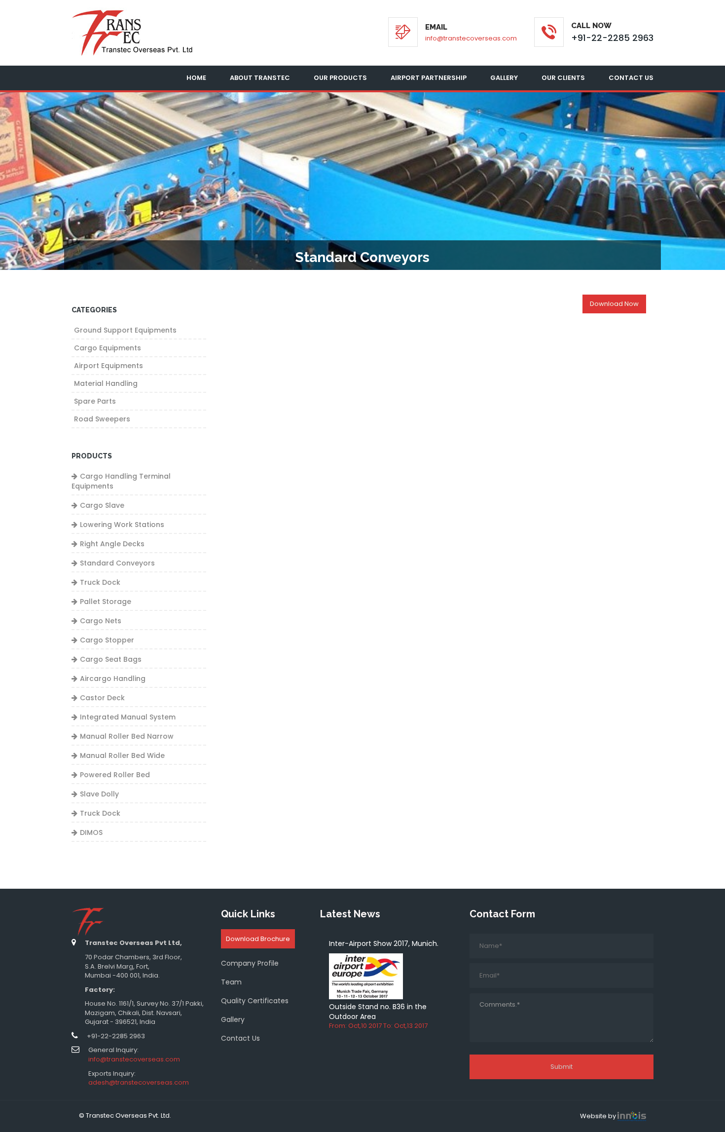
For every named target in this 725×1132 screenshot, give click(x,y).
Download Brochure (258, 938)
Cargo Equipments (107, 348)
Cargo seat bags (111, 659)
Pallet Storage (105, 601)
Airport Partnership (429, 77)
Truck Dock (100, 582)
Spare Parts (95, 401)
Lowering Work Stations (122, 524)
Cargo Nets (100, 621)
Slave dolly (99, 794)
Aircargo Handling (112, 678)
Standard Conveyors (117, 563)
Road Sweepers (102, 419)
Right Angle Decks (112, 544)
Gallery (504, 77)
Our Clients (563, 77)
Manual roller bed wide (122, 755)
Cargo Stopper (107, 640)
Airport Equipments (108, 366)
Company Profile (250, 963)
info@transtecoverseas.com (471, 38)
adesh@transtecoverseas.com (138, 1082)
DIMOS (91, 832)
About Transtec (260, 77)
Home (196, 77)
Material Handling (106, 383)
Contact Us (631, 77)
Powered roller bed (115, 775)
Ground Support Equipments (125, 330)
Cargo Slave (102, 505)
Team (231, 982)
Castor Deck (102, 698)
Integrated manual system (128, 717)
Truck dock (100, 813)
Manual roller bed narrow (127, 736)
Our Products (340, 77)
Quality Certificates (255, 1001)
